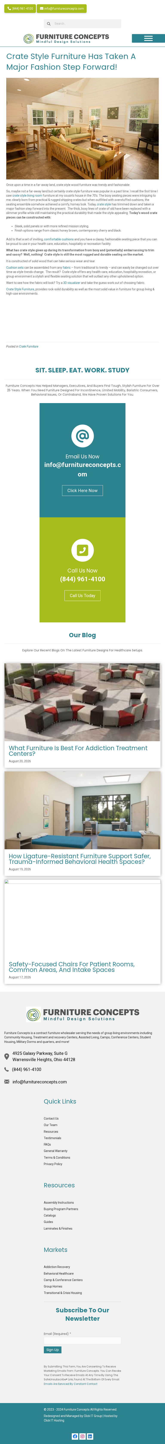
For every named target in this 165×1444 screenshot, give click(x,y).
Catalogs (50, 1215)
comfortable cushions (59, 239)
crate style (104, 204)
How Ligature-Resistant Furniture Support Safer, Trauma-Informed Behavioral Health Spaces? (80, 859)
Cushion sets (15, 267)
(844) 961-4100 (22, 8)
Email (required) (57, 1334)
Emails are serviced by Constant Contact (70, 1384)
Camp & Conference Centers (63, 1280)
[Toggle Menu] (148, 38)
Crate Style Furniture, (20, 289)
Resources (51, 1131)
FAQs (47, 1144)
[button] (75, 1436)
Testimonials (52, 1138)
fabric (67, 267)
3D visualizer (71, 283)
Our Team (50, 1125)
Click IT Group (93, 1416)
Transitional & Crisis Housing (63, 1293)
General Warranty (55, 1151)
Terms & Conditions (57, 1157)
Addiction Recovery (57, 1267)
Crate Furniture (28, 346)
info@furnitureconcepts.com (64, 8)
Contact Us (51, 1118)
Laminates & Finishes (58, 1228)
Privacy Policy (53, 1164)
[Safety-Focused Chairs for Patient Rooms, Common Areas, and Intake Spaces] (82, 918)
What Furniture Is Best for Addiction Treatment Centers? (78, 751)
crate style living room (27, 195)
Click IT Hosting (54, 1420)
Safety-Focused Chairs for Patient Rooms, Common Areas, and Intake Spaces (72, 967)
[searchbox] (82, 23)
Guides (48, 1222)
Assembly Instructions (59, 1202)
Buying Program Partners (61, 1209)
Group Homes (53, 1286)
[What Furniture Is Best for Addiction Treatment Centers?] (82, 702)
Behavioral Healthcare (59, 1273)
